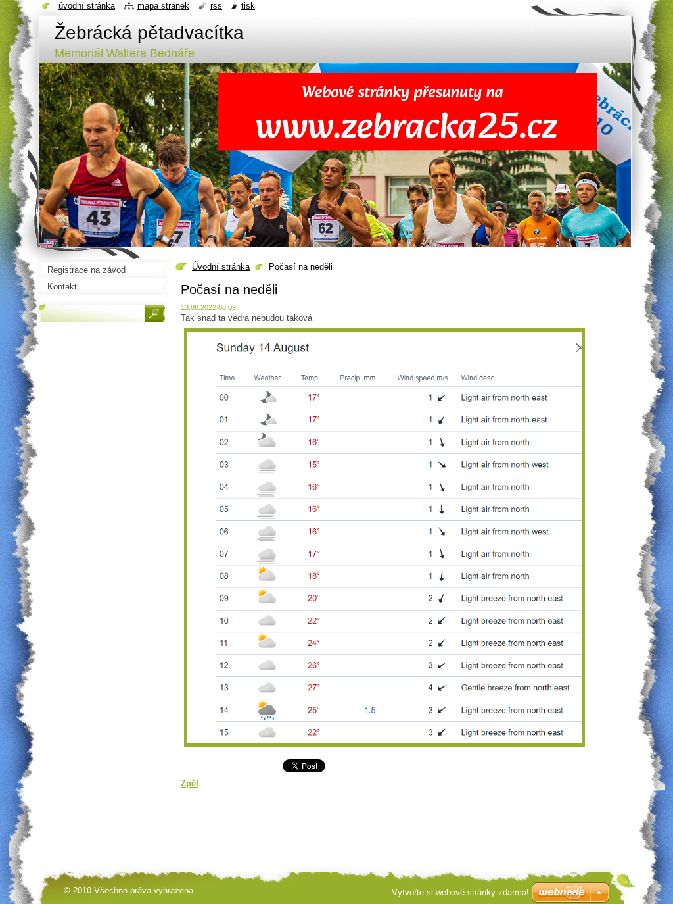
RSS (216, 6)
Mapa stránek (163, 6)
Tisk (248, 6)
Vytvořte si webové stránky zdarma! (460, 892)
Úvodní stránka (221, 267)
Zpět (189, 783)
